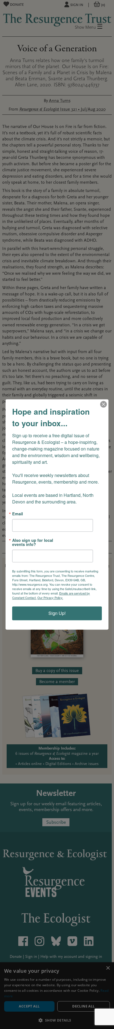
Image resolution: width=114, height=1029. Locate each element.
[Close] (103, 404)
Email (17, 514)
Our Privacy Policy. (50, 598)
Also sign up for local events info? (32, 543)
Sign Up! (57, 613)
